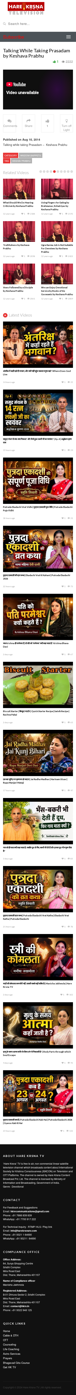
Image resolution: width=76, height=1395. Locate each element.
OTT (5, 1340)
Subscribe (13, 36)
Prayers (7, 1358)
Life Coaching (11, 1349)
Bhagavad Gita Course (16, 1363)
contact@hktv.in (20, 1306)
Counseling (9, 1344)
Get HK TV (9, 1367)
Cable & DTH (10, 1335)
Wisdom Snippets (30, 155)
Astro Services (11, 1354)
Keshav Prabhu (21, 160)
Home (6, 1331)
